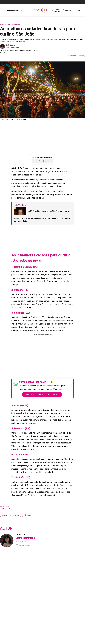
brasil (4, 515)
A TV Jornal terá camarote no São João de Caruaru (49, 211)
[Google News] (76, 55)
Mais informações (25, 546)
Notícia (16, 24)
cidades (16, 515)
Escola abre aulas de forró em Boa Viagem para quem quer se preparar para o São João (42, 220)
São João (27, 515)
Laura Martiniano (12, 47)
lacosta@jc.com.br (22, 541)
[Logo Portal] (40, 10)
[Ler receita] (40, 161)
